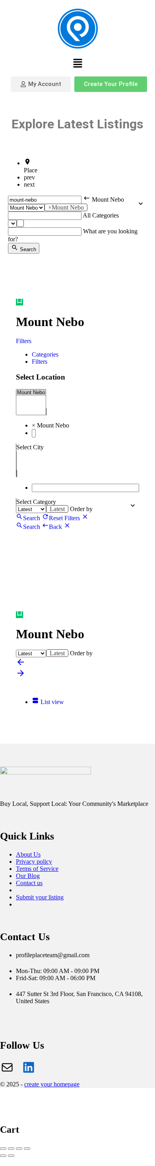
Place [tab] (30, 170)
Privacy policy (34, 861)
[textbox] (20, 223)
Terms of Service (37, 868)
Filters (24, 341)
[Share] (11, 1148)
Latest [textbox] (57, 509)
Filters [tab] (39, 361)
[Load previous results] (20, 664)
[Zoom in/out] (27, 1148)
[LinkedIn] (28, 1067)
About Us (28, 854)
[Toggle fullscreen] (19, 1148)
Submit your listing (40, 897)
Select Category (36, 501)
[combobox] (66, 207)
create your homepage (51, 1084)
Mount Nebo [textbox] (66, 207)
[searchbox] (34, 433)
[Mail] (7, 1067)
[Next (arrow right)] (11, 1156)
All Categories (101, 215)
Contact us (29, 883)
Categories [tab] (45, 354)
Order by (81, 509)
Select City (30, 447)
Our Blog (28, 875)
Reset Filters (65, 518)
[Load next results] (20, 675)
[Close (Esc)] (3, 1148)
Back (56, 526)
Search (27, 249)
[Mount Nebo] (31, 392)
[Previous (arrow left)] (3, 1156)
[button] (77, 64)
